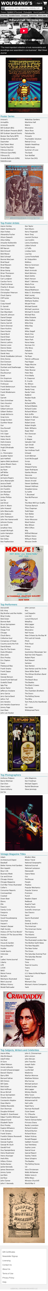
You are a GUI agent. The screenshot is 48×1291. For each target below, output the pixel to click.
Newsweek (29, 871)
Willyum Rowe (30, 539)
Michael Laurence (32, 309)
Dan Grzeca (5, 309)
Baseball (4, 862)
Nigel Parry (29, 1106)
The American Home (33, 929)
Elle (2, 904)
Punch (27, 896)
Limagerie (24, 15)
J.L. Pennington (7, 453)
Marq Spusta (30, 287)
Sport (27, 915)
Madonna (29, 1072)
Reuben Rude (30, 397)
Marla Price (29, 284)
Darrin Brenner (7, 326)
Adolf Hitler (5, 1059)
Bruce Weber (6, 276)
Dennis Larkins (6, 342)
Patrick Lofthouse (32, 359)
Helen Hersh (5, 439)
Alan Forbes (5, 231)
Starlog (28, 921)
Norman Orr (30, 345)
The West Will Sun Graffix (35, 503)
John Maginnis (30, 778)
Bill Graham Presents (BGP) (11, 130)
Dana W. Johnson (7, 314)
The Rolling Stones (32, 696)
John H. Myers (6, 505)
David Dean (5, 337)
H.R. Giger (5, 433)
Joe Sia (3, 500)
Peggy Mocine (30, 364)
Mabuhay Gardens (32, 119)
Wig (26, 530)
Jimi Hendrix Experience (10, 704)
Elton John (5, 655)
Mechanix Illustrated (9, 979)
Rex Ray (28, 400)
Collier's (4, 887)
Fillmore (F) (5, 155)
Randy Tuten (30, 392)
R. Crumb (28, 381)
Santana (28, 663)
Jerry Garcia (5, 693)
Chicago (4, 632)
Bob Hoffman (6, 1089)
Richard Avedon (31, 1128)
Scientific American (32, 909)
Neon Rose (29, 130)
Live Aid (28, 616)
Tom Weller (29, 514)
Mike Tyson (29, 1095)
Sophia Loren (30, 1147)
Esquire (4, 907)
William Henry (30, 536)
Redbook (28, 901)
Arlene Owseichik (8, 245)
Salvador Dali (30, 442)
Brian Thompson (7, 273)
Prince (27, 649)
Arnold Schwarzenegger (10, 1070)
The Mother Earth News (34, 943)
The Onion (29, 951)
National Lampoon (32, 868)
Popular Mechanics (32, 887)
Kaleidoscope (6, 161)
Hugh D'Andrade (7, 447)
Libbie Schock (30, 245)
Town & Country (31, 965)
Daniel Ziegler (6, 320)
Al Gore (4, 1061)
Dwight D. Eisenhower (9, 1114)
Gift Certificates (8, 1252)
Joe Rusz (4, 1178)
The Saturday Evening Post (35, 954)
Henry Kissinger (7, 1155)
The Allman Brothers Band (35, 674)
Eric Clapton (5, 660)
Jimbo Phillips (6, 497)
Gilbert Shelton (7, 411)
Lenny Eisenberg (31, 243)
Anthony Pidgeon (7, 778)
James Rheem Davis (8, 464)
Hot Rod (4, 940)
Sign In (39, 3)
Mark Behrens (30, 273)
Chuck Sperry (6, 295)
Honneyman (5, 445)
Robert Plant (30, 657)
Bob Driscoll (5, 251)
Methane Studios (31, 301)
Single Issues (30, 147)
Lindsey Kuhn (30, 251)
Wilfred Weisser (31, 533)
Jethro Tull (5, 699)
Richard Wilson (31, 411)
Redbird (28, 395)
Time (27, 962)
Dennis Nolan (6, 348)
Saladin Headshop (32, 144)
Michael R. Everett (32, 312)
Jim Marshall (6, 492)
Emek (3, 375)
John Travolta (30, 1061)
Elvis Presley (5, 657)
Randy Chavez (30, 386)
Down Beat (5, 898)
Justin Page (5, 536)
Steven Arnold (30, 480)
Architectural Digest (8, 860)
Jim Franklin (5, 489)
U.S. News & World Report (35, 973)
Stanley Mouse (31, 472)
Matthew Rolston (32, 1078)
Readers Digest (31, 898)
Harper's (4, 923)
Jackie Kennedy (7, 1167)
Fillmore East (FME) (8, 152)
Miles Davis (29, 627)
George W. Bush (7, 1144)
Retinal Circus (30, 141)
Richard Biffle (30, 403)
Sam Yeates (29, 447)
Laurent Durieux (31, 237)
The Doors (29, 693)
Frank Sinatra (6, 668)
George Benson (7, 677)
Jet (2, 957)
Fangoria (4, 912)
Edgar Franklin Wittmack (10, 1117)
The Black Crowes (32, 685)
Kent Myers (29, 229)
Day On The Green (8, 649)
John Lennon (30, 608)
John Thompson (7, 516)
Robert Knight (30, 425)
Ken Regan (29, 1067)
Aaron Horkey (6, 226)
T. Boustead (29, 494)
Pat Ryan (28, 356)
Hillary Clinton (6, 1161)
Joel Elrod (4, 503)
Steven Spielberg (31, 483)
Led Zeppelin (30, 613)
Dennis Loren (6, 345)
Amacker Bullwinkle (9, 243)
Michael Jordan (31, 1086)
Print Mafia (29, 375)
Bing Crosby (5, 616)
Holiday (4, 937)
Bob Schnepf (6, 256)
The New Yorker (31, 948)
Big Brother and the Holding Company (16, 613)
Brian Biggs (5, 267)
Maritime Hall (30, 122)
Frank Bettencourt (8, 386)
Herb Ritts (5, 1158)
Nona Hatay (29, 342)
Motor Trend (30, 860)
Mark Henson (30, 278)
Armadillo (5, 122)
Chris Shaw (5, 290)
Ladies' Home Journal (9, 959)
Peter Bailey (29, 367)
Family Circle (6, 909)
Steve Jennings (30, 789)
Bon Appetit (5, 868)
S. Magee (28, 439)
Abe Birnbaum (6, 1056)
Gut (2, 425)
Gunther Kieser (7, 422)
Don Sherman (6, 1108)
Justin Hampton (7, 533)
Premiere (28, 893)
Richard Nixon (30, 1133)
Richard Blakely (31, 406)
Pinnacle (28, 136)
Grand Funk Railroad (9, 679)
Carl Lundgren (6, 278)
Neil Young (29, 632)
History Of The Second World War (14, 934)
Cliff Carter (5, 298)
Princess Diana (31, 1122)
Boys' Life (4, 871)
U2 (26, 704)
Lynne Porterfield (32, 256)
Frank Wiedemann (8, 392)
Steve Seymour (31, 478)
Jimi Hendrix (5, 702)
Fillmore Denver (7, 150)
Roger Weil (29, 431)
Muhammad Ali (31, 1100)
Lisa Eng (28, 254)
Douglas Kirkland (7, 1111)
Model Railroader (7, 987)
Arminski (4, 125)
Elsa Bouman (6, 373)
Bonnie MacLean (7, 259)
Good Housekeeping (9, 918)
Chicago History (7, 879)
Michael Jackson (31, 1084)
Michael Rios (30, 314)
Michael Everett (31, 306)
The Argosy (29, 932)
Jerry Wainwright (7, 480)
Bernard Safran (7, 1078)
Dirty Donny (5, 359)
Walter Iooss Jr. (31, 1175)
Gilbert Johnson (7, 409)
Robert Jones (30, 422)
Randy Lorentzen (31, 1125)
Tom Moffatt (30, 155)
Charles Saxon (6, 1097)
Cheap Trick (5, 630)
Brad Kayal (5, 262)
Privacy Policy (8, 1277)
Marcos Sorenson (32, 265)
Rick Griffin (29, 414)
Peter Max (29, 373)
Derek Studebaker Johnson (11, 356)
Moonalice (29, 128)
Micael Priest (30, 303)
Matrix (27, 125)
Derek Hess (5, 353)
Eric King (4, 15)
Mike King (29, 323)
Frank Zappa (6, 671)
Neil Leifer (29, 1103)
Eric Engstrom (6, 378)
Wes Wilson (29, 525)
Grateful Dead (6, 682)
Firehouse (5, 384)
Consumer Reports (8, 890)
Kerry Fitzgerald (31, 231)
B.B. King (4, 610)
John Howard (6, 508)
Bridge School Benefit (9, 139)
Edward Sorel (6, 1120)
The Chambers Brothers (34, 691)
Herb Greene (6, 442)
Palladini (28, 350)
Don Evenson (6, 362)
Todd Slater (29, 511)
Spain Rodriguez (31, 469)
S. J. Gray (28, 436)
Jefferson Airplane (8, 691)
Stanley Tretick (30, 1155)
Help (4, 1282)
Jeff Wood (4, 475)
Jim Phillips (5, 494)
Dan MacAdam (6, 312)
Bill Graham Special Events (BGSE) (14, 133)
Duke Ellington (6, 652)
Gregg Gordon (6, 420)
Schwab (28, 453)
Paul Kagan (29, 362)
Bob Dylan (5, 619)
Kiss (26, 610)
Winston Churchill (32, 1180)
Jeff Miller (4, 472)
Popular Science (31, 890)
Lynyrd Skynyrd (31, 619)
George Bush (6, 1139)
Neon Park (29, 339)
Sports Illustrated (32, 918)
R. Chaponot (30, 378)
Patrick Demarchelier (33, 1120)
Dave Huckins (6, 328)
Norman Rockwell (32, 1108)
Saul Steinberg (30, 1144)
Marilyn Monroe (31, 1075)
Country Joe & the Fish (9, 644)
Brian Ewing (5, 270)
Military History (7, 984)
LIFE (2, 965)
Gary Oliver (5, 406)
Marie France (6, 973)
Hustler (3, 948)
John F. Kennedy (7, 1183)
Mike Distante (30, 317)
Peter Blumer (30, 370)
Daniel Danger (6, 317)
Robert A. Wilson (31, 417)
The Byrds (29, 688)
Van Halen (29, 707)
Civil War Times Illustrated (11, 885)
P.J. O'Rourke (30, 1114)
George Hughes (7, 1142)
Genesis (4, 674)
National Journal (31, 865)
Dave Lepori (5, 786)
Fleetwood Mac (7, 666)
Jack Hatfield (5, 458)
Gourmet (4, 921)
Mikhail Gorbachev (32, 1097)
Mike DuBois (30, 320)
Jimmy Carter (6, 1172)
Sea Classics (29, 912)
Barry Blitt (5, 1075)
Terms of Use (7, 1273)
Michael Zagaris (31, 783)
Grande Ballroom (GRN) (10, 158)
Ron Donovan (30, 433)
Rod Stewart (30, 660)
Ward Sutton (30, 522)
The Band (29, 677)
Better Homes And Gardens (12, 865)
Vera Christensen (31, 1169)
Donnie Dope (6, 364)
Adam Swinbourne (8, 229)
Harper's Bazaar (7, 926)
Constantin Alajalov (8, 1100)
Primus (28, 646)
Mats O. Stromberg (32, 292)
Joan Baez (4, 710)
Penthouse (29, 879)
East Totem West (7, 144)
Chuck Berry (5, 635)
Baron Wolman (7, 781)
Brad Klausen (6, 265)
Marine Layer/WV (39, 12)
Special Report (30, 1153)
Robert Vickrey (31, 1136)
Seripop (28, 464)
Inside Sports (6, 951)
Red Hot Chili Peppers (33, 655)
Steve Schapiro (31, 1158)
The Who (28, 699)
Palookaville (30, 133)
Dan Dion (4, 783)
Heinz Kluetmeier (7, 1153)
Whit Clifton (29, 528)
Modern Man (30, 857)
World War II (30, 1183)
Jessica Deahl (6, 483)
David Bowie (6, 646)
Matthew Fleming (32, 298)
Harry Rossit (5, 436)
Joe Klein (4, 1175)
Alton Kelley (5, 240)
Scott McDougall (31, 458)
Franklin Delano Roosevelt (11, 1136)
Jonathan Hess (6, 528)
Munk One (29, 334)
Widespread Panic (32, 710)
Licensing (6, 1260)
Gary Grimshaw (7, 400)
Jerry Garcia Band (8, 696)
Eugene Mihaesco (8, 1128)
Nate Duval (29, 337)
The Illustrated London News (36, 940)
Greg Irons (5, 417)
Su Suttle (28, 492)
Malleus (28, 262)
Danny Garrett (6, 323)
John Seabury (6, 514)
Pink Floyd (29, 644)
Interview (4, 954)
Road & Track (30, 904)
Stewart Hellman (31, 486)
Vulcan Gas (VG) (31, 158)
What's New (42, 15)
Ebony (3, 901)
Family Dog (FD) (7, 147)
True (27, 970)
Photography (28, 12)
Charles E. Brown (7, 287)
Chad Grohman (7, 284)
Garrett (3, 397)
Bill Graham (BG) (7, 128)
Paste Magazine (31, 1117)
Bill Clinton (5, 1081)
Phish (27, 641)
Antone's (4, 119)
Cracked (4, 896)
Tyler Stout (29, 516)
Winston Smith (31, 541)
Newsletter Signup (10, 1256)
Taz (26, 500)
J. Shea (3, 450)
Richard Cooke (30, 409)
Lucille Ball (29, 1070)
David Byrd (5, 334)
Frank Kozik (5, 389)
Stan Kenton (30, 666)
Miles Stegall (30, 331)
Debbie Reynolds (7, 1106)
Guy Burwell (5, 428)
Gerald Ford (5, 1147)
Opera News (30, 874)
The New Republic (32, 945)
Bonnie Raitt (5, 621)
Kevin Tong (29, 234)
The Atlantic (29, 934)
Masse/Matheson (32, 290)
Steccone (28, 475)
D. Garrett (5, 306)
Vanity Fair (29, 976)
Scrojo (27, 461)
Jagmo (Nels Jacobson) (9, 461)
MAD (3, 970)
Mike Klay (29, 326)
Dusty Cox (5, 370)
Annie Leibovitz (7, 1067)
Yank (27, 987)
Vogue (27, 979)
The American (30, 926)
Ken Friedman (30, 781)
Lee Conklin (29, 240)
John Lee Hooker (7, 713)
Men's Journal (6, 981)
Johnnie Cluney (7, 522)
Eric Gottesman (7, 381)
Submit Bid (33, 15)
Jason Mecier (6, 467)
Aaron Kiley (5, 1053)
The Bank (28, 152)
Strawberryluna (31, 489)
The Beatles (29, 682)
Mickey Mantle (31, 1092)
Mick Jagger (29, 624)
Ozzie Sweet (30, 1111)
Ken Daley (5, 539)
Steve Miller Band (32, 671)
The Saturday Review (33, 957)
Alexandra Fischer (8, 234)
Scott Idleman (30, 456)
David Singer (6, 339)
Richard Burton (31, 1131)
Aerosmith (5, 608)
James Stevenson (7, 1169)
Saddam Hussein (31, 1142)
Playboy (28, 885)
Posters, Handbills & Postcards (11, 12)
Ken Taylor (29, 226)
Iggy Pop (4, 685)
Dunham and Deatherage (11, 367)
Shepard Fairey (31, 467)
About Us (6, 1269)
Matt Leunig (29, 295)
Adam (3, 857)
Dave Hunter (6, 331)
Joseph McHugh (7, 530)
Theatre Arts (30, 959)
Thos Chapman (31, 508)
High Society (5, 929)
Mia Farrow (29, 1081)
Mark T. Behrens (31, 281)
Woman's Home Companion (36, 984)
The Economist (31, 937)
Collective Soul (6, 638)
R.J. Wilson (29, 384)
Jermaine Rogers (7, 478)
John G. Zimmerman (33, 1053)
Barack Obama (6, 1072)
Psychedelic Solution (33, 139)
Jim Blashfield (6, 486)
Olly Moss (29, 348)
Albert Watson (6, 1064)
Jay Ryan (4, 469)
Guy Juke (4, 431)
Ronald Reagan (31, 1139)
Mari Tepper (29, 267)
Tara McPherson (31, 497)
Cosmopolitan (6, 893)
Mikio (27, 328)
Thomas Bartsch (31, 505)
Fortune (4, 915)
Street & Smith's (31, 923)
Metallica (28, 621)
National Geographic (33, 862)
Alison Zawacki (7, 237)
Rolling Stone (30, 907)
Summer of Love (31, 150)
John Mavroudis (7, 511)
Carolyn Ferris (6, 281)
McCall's (4, 976)
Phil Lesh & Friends (32, 638)
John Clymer (5, 1180)
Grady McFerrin (7, 414)
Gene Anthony (6, 789)
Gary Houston (6, 403)
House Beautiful (7, 945)
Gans (3, 395)
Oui (26, 876)
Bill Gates (4, 1084)
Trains (27, 968)
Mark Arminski (31, 270)
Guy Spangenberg (8, 1150)
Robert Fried (30, 420)
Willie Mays (29, 1178)
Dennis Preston (7, 350)
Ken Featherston (7, 541)
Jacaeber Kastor (14, 15)
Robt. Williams (30, 428)
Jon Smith (4, 525)
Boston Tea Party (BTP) (10, 136)
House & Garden (7, 943)
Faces (3, 663)
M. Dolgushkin (31, 259)
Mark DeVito (30, 276)
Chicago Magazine (8, 882)
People (27, 882)
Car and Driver (6, 876)
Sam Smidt (29, 445)
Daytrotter (5, 141)
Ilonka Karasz (6, 1164)
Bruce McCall (6, 1092)
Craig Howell (6, 303)
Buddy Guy (5, 627)
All (3, 8)
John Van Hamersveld (9, 519)
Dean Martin (6, 1103)
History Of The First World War (13, 932)
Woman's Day (30, 981)
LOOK (3, 968)
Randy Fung (29, 389)
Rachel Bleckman (32, 786)
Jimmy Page (5, 707)
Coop (3, 301)
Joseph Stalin (30, 1064)
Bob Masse (5, 254)
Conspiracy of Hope (8, 641)
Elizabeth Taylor (7, 1122)
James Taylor (6, 688)
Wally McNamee (31, 1172)
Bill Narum (5, 248)
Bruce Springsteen (8, 624)
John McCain (30, 1059)
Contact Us (7, 1264)
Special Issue (30, 1150)
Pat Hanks (29, 353)
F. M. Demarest (7, 1131)
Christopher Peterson (9, 292)
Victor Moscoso (31, 519)
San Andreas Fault (32, 450)
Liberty (3, 962)
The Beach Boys (31, 679)
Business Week (7, 874)
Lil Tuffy (28, 248)
